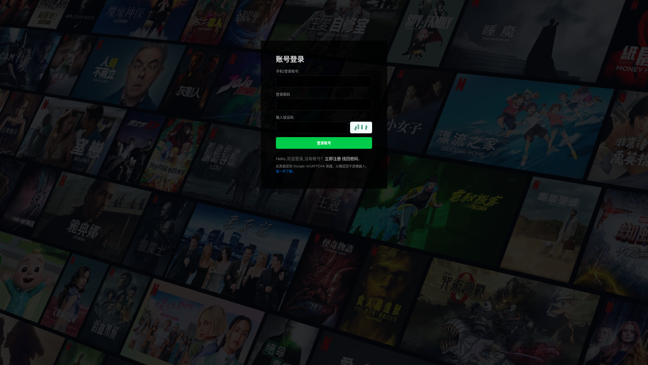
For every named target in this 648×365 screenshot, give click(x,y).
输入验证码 (285, 117)
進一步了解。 (286, 171)
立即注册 (333, 158)
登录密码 (283, 94)
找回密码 (350, 158)
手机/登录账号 (287, 71)
